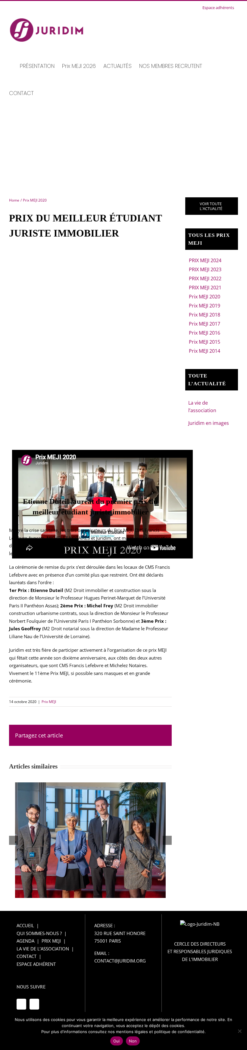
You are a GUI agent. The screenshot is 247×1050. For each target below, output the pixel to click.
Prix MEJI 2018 (204, 314)
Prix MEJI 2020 (204, 296)
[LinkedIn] (34, 1004)
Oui (116, 1041)
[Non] (239, 1031)
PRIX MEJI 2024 (205, 260)
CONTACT (26, 956)
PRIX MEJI (51, 941)
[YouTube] (21, 1004)
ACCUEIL (25, 925)
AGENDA (25, 941)
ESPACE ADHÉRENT (36, 964)
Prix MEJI (49, 701)
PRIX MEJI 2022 (205, 278)
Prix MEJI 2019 (204, 305)
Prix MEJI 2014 (204, 351)
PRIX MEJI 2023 (205, 269)
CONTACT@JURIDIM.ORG (120, 961)
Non (133, 1041)
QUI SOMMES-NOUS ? (39, 933)
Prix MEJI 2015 (204, 342)
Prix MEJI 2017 (204, 323)
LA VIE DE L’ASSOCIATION (43, 949)
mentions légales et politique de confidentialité (160, 1031)
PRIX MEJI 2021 (205, 287)
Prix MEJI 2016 (204, 332)
